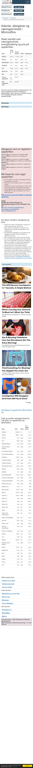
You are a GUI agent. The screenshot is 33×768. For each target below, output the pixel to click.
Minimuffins (13, 18)
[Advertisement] (16, 124)
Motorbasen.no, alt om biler (11, 593)
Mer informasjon (14, 766)
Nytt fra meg (6, 597)
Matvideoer (5, 600)
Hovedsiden (5, 18)
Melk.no (4, 616)
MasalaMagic (6, 613)
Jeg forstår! (27, 765)
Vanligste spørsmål (8, 584)
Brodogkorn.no (7, 610)
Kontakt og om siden (8, 581)
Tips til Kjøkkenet (7, 603)
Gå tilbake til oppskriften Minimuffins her (16, 411)
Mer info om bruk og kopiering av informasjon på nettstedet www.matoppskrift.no (12, 209)
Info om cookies (7, 587)
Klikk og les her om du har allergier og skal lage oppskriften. (16, 196)
